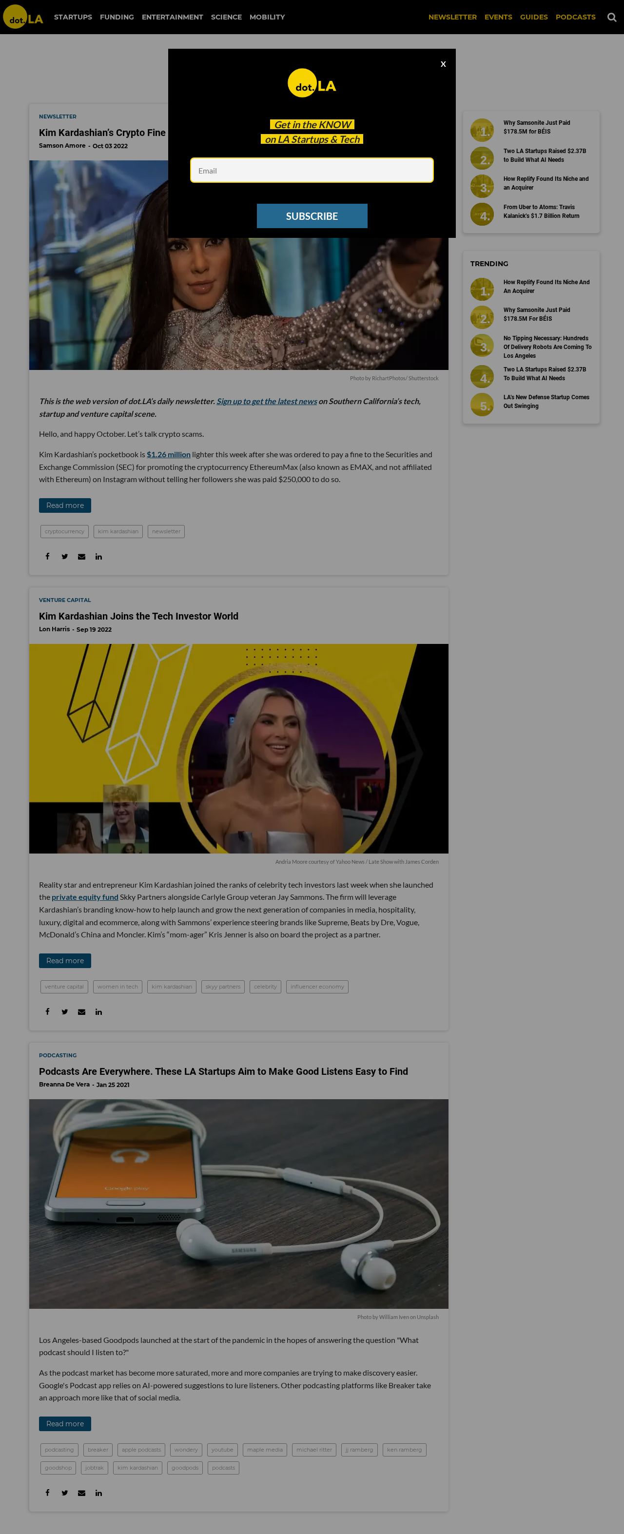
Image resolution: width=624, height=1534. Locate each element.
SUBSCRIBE (312, 216)
